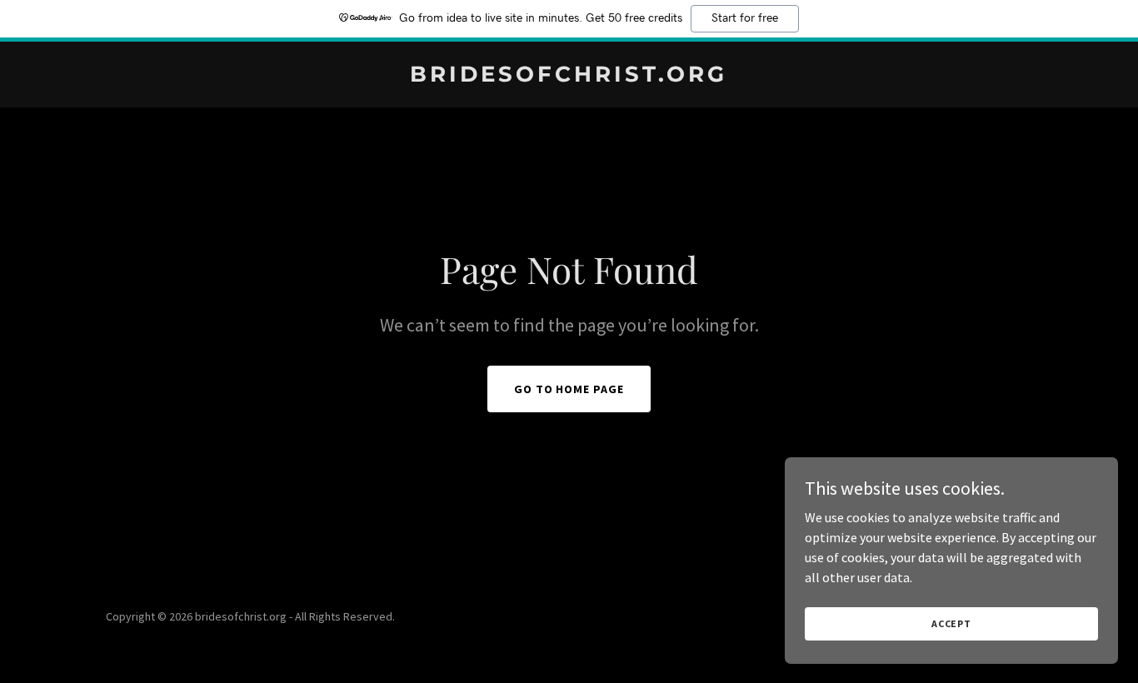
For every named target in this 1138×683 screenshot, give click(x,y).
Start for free (744, 18)
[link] (569, 76)
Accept (951, 623)
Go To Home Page (569, 388)
